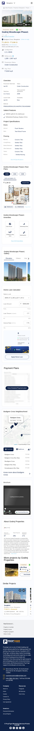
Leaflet (15, 444)
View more (14, 553)
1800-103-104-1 (14, 678)
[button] (30, 8)
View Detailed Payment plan (17, 388)
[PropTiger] (3, 3)
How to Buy (22, 694)
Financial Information (8, 711)
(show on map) (25, 39)
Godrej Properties (9, 36)
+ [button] (6, 428)
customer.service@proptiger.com (16, 675)
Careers (5, 694)
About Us (5, 688)
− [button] (6, 431)
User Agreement (7, 702)
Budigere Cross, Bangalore (12, 39)
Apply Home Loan (17, 357)
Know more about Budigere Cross (13, 473)
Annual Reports (7, 713)
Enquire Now (25, 182)
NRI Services (22, 691)
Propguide (21, 688)
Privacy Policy (6, 699)
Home (4, 691)
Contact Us (6, 696)
